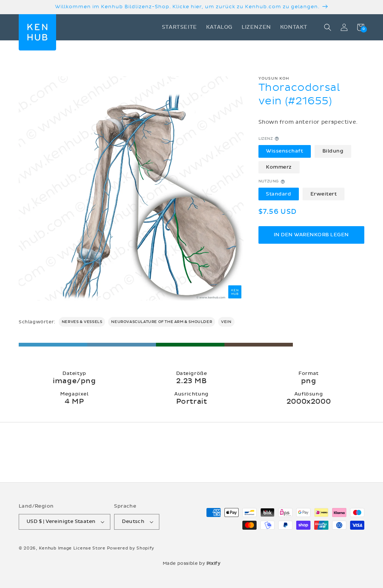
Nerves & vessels (82, 322)
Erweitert (323, 194)
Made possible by (192, 563)
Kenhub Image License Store (72, 548)
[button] (327, 27)
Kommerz (279, 167)
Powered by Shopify (131, 548)
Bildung (333, 151)
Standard (278, 194)
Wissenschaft (284, 151)
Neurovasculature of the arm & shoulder (161, 322)
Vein (226, 322)
